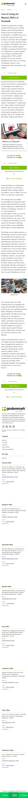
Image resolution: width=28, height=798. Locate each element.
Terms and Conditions (8, 449)
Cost (15, 10)
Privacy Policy (5, 447)
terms (15, 171)
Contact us (5, 444)
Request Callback (14, 77)
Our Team (4, 442)
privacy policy (20, 171)
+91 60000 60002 (14, 178)
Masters (9, 10)
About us (4, 440)
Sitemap (4, 458)
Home (3, 10)
